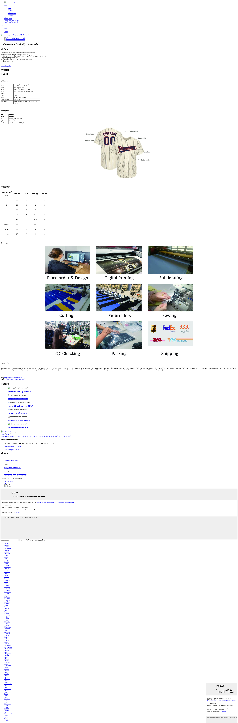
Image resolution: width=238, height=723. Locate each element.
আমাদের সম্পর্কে (8, 19)
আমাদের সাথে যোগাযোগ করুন (11, 20)
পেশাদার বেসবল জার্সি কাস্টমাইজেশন (18, 413)
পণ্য (5, 7)
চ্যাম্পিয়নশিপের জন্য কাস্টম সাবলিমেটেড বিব (15, 379)
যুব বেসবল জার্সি (54, 436)
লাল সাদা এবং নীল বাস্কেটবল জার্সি (9, 436)
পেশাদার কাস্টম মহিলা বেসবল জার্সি (18, 399)
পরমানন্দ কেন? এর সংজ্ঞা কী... (12, 468)
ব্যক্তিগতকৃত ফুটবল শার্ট (44, 436)
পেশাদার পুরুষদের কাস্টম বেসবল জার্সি (18, 428)
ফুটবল (9, 12)
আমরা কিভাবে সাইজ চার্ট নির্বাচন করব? (15, 475)
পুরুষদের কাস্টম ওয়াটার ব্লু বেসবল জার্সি (19, 392)
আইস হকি (10, 10)
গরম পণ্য (3, 434)
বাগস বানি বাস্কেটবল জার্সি (65, 436)
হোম (5, 5)
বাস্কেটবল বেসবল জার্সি (32, 436)
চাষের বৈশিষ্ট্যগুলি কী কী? (11, 460)
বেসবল (9, 9)
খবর (5, 17)
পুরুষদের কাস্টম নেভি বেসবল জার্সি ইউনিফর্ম (20, 406)
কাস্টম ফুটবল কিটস (22, 436)
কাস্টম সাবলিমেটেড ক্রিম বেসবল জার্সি (13, 377)
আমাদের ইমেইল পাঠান (6, 66)
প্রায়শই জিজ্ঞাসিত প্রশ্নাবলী (11, 22)
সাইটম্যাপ (8, 434)
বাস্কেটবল (10, 15)
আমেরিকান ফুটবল (12, 14)
